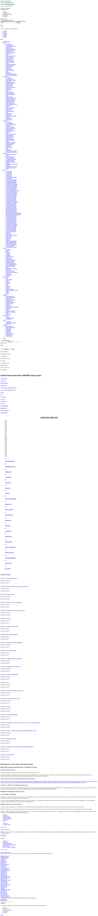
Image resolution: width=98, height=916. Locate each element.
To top (2, 914)
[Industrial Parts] (4, 405)
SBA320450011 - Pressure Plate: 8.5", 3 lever (10, 698)
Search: (2, 22)
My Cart (5, 33)
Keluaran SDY (4, 881)
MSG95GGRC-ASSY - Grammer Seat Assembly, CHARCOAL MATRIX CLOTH (18, 730)
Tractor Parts (3, 380)
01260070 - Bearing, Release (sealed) (8, 650)
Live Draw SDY (4, 869)
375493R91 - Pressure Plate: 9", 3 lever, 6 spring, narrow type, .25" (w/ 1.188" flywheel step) (20, 722)
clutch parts (74, 781)
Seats (2, 394)
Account (5, 31)
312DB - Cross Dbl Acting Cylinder (8, 738)
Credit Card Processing (5, 8)
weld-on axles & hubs (25, 782)
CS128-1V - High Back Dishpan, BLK (9, 578)
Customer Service (7, 824)
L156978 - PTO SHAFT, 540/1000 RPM (9, 674)
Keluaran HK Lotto (5, 864)
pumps (35, 781)
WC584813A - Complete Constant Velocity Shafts (11, 658)
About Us (5, 823)
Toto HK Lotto (4, 887)
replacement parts (29, 781)
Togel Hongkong (4, 858)
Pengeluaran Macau (5, 856)
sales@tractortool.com (8, 2)
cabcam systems (63, 781)
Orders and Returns (7, 818)
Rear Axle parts (10, 782)
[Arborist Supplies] (5, 410)
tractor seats (69, 781)
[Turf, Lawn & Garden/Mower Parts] (9, 387)
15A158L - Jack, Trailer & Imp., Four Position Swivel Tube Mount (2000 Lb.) (17, 746)
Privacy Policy (6, 845)
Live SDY (3, 859)
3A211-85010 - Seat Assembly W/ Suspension (10, 666)
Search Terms (6, 816)
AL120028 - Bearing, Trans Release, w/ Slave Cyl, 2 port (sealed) (14, 586)
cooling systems (81, 781)
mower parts (87, 781)
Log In (4, 35)
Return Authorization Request (9, 844)
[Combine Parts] (4, 383)
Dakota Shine (50, 781)
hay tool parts (17, 782)
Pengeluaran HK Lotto (5, 868)
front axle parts (40, 781)
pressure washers (67, 782)
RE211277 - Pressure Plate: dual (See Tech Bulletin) (12, 642)
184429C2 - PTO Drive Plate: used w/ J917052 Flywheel (13, 610)
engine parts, (23, 781)
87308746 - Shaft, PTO (5, 618)
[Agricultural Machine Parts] (19, 21)
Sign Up (5, 37)
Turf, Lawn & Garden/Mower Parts (8, 390)
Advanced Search (7, 817)
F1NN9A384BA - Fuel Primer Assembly (9, 634)
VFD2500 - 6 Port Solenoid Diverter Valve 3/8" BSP (12, 690)
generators (61, 782)
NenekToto (3, 863)
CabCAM (3, 403)
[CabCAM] (3, 401)
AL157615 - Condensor (6, 706)
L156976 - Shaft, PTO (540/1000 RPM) (9, 714)
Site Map (5, 814)
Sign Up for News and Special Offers (8, 853)
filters (79, 782)
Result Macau (3, 860)
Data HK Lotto (4, 862)
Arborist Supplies (4, 412)
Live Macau (3, 866)
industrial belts (74, 782)
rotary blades (45, 782)
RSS (4, 820)
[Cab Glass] (3, 396)
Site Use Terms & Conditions (9, 847)
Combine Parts (4, 385)
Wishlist (5, 32)
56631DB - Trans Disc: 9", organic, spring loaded (11, 602)
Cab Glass (3, 399)
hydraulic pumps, (16, 781)
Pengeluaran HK (4, 900)
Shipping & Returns (7, 843)
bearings (45, 781)
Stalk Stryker (56, 781)
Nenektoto (3, 888)
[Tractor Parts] (4, 378)
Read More (3, 835)
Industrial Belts (4, 408)
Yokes (31, 782)
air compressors (55, 782)
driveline (93, 781)
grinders (50, 782)
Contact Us (5, 819)
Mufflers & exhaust (37, 782)
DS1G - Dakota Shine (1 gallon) (7, 594)
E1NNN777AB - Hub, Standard (7, 754)
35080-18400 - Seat (5, 682)
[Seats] (2, 392)
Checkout (5, 34)
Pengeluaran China (5, 857)
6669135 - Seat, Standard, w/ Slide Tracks (9, 626)
